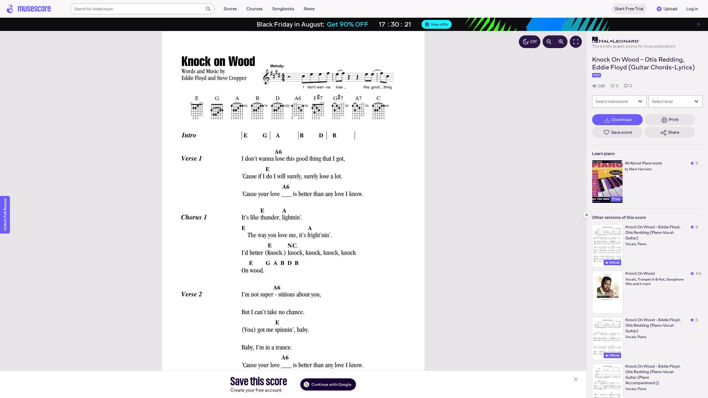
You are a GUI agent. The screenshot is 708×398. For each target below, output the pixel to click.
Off (533, 41)
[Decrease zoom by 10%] (549, 42)
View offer (439, 24)
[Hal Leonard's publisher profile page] (633, 40)
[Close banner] (699, 24)
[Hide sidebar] (586, 214)
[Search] (208, 9)
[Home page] (29, 8)
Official (614, 263)
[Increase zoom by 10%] (561, 42)
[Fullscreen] (576, 42)
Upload (670, 8)
